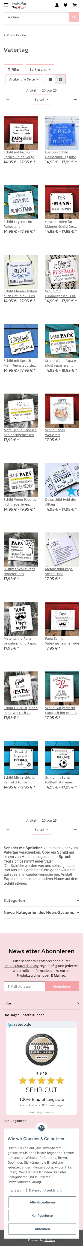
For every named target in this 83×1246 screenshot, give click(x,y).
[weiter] (75, 100)
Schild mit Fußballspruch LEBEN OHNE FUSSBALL (61, 293)
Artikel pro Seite (22, 79)
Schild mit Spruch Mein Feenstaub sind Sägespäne (20, 363)
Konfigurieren (42, 1215)
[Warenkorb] (74, 5)
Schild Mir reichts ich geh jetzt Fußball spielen (20, 780)
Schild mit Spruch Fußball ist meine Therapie (59, 780)
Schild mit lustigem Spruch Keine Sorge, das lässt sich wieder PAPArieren (20, 154)
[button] (57, 5)
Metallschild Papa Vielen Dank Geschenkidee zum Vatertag (59, 571)
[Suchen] (74, 17)
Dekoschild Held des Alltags (61, 501)
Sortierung (38, 69)
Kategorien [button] (14, 900)
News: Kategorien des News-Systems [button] (39, 912)
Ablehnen (42, 1229)
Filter (15, 69)
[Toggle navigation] (6, 3)
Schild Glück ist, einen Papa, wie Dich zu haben (21, 710)
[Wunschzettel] (65, 5)
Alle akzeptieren (42, 1202)
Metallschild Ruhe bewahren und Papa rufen (19, 641)
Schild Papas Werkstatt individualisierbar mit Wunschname (62, 432)
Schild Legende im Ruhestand (18, 224)
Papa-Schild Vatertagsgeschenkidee (62, 640)
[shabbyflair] (19, 5)
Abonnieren (62, 986)
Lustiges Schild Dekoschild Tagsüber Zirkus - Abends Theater (61, 154)
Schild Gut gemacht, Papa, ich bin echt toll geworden (61, 710)
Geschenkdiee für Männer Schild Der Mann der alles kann (61, 224)
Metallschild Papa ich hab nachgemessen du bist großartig (20, 432)
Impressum (16, 1190)
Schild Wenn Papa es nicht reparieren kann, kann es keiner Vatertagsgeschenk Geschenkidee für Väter (20, 502)
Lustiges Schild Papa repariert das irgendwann (19, 571)
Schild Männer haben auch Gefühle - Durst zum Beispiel (20, 293)
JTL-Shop (49, 1240)
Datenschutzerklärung (21, 966)
